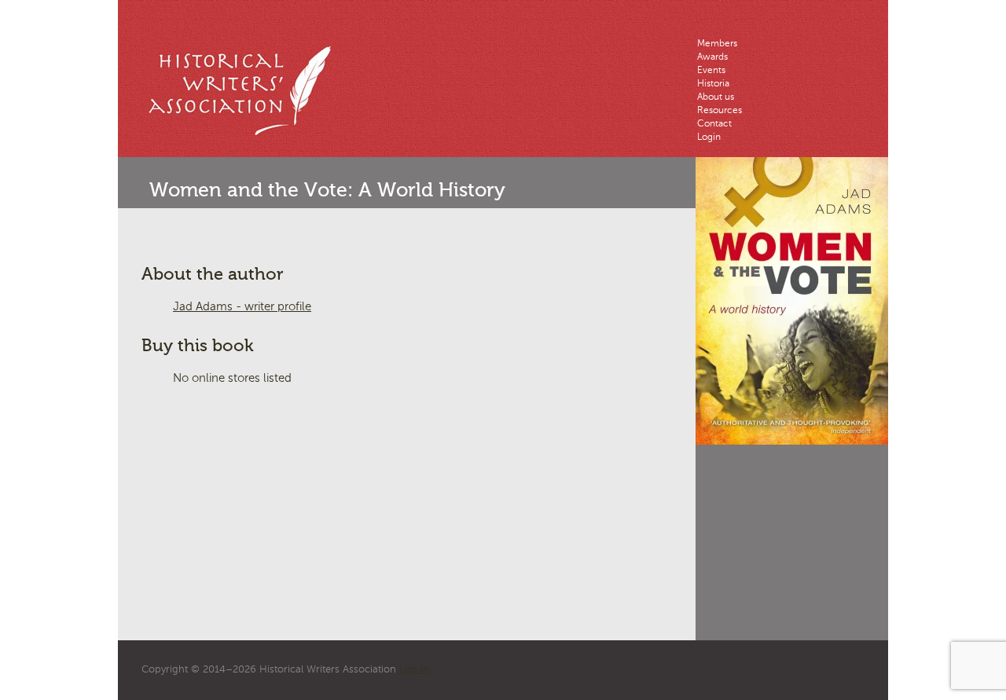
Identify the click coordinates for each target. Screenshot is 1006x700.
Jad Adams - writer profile (242, 307)
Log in (414, 670)
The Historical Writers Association (247, 91)
